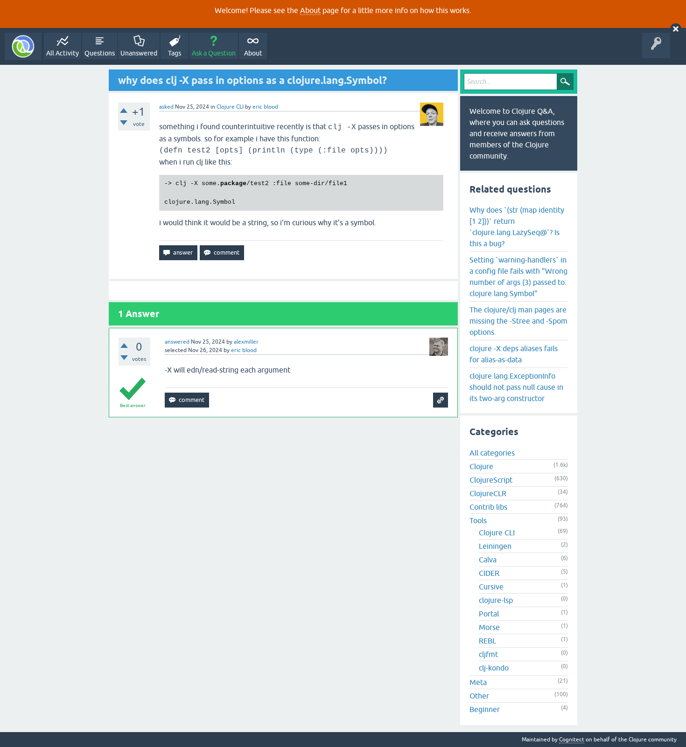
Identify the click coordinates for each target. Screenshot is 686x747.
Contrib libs (488, 507)
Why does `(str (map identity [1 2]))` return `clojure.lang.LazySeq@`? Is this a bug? (516, 227)
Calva (488, 559)
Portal (489, 613)
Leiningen (495, 546)
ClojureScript (490, 480)
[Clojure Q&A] (23, 46)
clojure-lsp (496, 600)
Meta (478, 682)
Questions (99, 53)
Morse (489, 627)
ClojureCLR (487, 493)
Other (479, 696)
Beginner (484, 709)
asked (166, 107)
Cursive (491, 586)
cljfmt (488, 654)
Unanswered (138, 53)
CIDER (489, 573)
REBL (487, 640)
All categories (492, 453)
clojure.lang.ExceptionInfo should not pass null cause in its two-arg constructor (516, 387)
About (310, 10)
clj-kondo (494, 668)
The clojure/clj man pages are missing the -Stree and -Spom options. (518, 320)
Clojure (481, 466)
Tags (174, 53)
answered (177, 342)
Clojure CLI (230, 107)
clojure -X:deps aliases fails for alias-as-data (513, 354)
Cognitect (571, 739)
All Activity (62, 53)
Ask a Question (214, 53)
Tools (478, 520)
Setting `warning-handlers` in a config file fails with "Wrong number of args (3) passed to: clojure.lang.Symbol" (518, 276)
